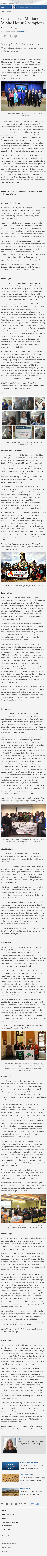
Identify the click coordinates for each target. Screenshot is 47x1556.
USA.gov (5, 1551)
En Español (6, 1536)
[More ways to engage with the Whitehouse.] (25, 1503)
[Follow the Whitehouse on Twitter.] (2, 1503)
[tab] (3, 7)
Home (3, 12)
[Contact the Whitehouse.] (31, 1503)
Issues (5, 1518)
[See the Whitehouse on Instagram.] (7, 1503)
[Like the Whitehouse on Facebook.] (11, 1503)
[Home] (25, 8)
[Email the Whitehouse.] (37, 1503)
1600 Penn (6, 1530)
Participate (7, 1526)
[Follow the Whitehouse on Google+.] (16, 1503)
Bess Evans (22, 31)
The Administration (10, 1522)
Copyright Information (9, 1544)
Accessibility (6, 1540)
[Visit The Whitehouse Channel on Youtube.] (20, 1503)
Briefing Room (8, 1515)
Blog (9, 12)
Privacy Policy (7, 1547)
